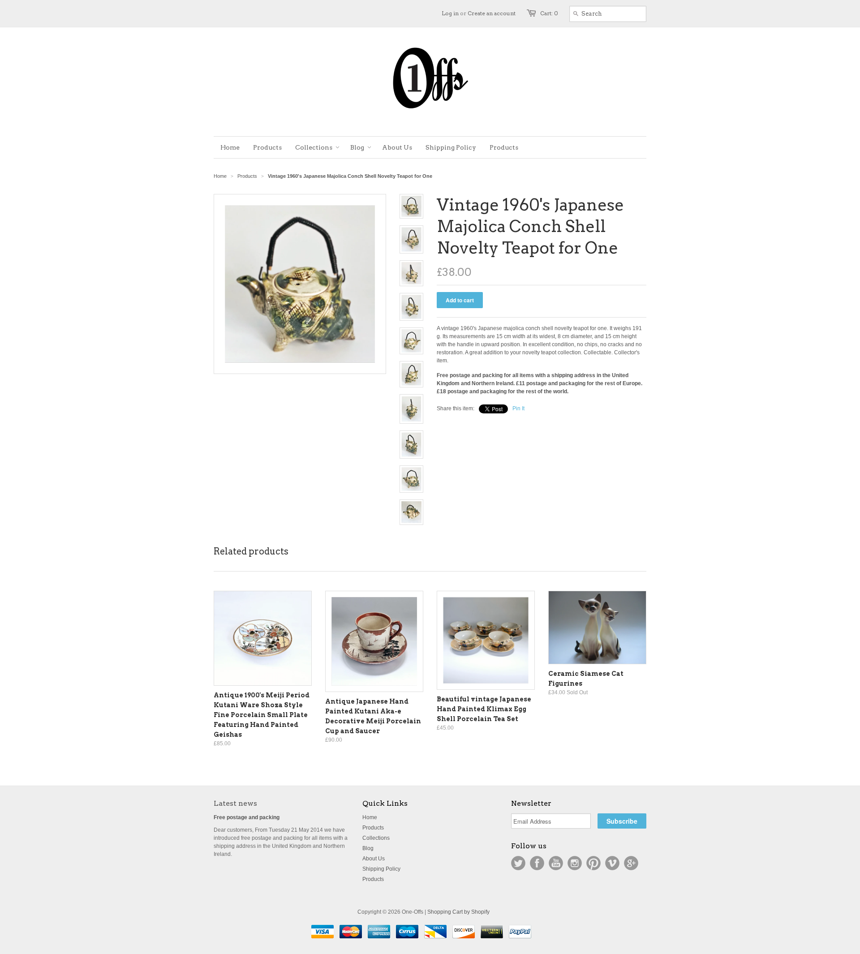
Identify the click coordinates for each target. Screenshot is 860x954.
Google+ (631, 863)
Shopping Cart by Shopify (458, 912)
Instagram (575, 863)
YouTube (556, 863)
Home (369, 817)
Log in (450, 13)
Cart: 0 (549, 13)
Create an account (492, 13)
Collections (376, 838)
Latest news (235, 803)
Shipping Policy (381, 869)
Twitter (518, 863)
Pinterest (593, 863)
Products (247, 176)
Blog (368, 848)
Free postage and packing (247, 817)
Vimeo (612, 863)
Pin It (518, 408)
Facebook (537, 863)
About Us (373, 858)
